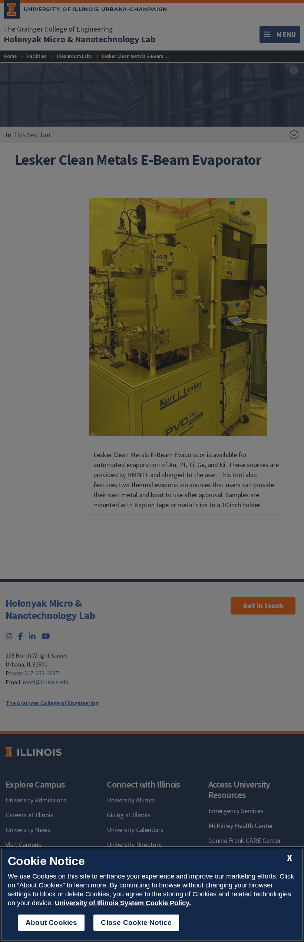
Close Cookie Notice (136, 922)
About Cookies (51, 922)
